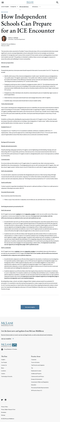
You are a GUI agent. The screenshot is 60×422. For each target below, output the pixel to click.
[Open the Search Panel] (57, 2)
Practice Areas (35, 356)
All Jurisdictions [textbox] (24, 6)
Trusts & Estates (35, 362)
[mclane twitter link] (2, 400)
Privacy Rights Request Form (8, 409)
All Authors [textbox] (35, 6)
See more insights (30, 307)
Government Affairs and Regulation (40, 382)
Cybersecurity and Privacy (37, 376)
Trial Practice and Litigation (37, 365)
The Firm (4, 356)
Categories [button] (13, 6)
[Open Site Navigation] (2, 2)
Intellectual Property (36, 373)
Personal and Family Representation (40, 387)
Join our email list (7, 338)
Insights (3, 359)
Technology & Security (6, 376)
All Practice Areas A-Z (36, 390)
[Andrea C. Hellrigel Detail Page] (4, 38)
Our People (4, 362)
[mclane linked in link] (5, 400)
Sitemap (3, 415)
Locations (3, 370)
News (2, 368)
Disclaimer (3, 412)
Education (4, 12)
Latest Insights (5, 6)
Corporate (33, 359)
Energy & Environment (36, 379)
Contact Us (4, 365)
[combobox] (25, 7)
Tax (32, 368)
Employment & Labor (36, 370)
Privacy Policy (4, 406)
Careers (3, 373)
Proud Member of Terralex (10, 349)
